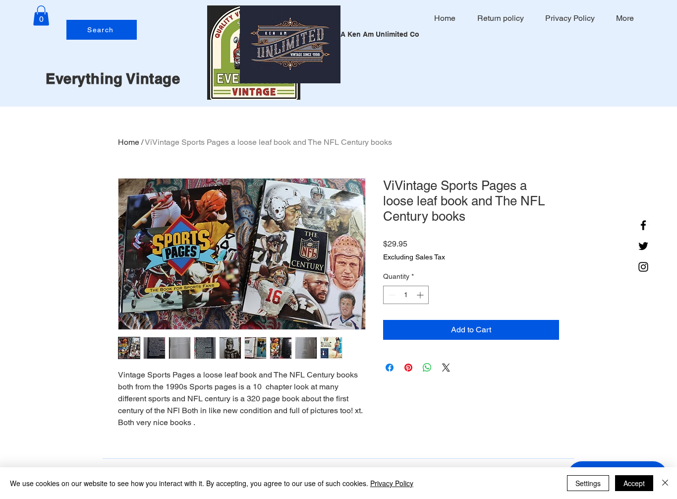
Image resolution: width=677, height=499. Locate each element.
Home (128, 142)
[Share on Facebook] (389, 368)
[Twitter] (643, 246)
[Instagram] (643, 266)
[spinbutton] (406, 295)
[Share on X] (446, 368)
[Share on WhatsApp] (427, 368)
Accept (634, 483)
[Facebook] (643, 225)
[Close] (665, 483)
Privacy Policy (391, 483)
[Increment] (421, 295)
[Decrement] (391, 295)
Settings (588, 483)
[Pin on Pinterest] (408, 368)
